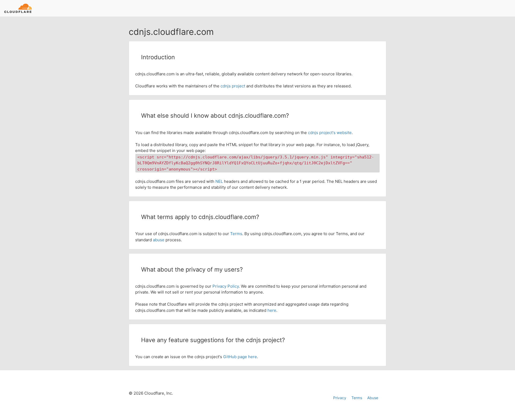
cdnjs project (232, 85)
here (271, 310)
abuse (158, 239)
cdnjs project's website (330, 132)
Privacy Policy (225, 286)
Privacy (339, 397)
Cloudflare (18, 8)
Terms (236, 233)
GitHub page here (240, 356)
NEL (219, 181)
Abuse (372, 397)
